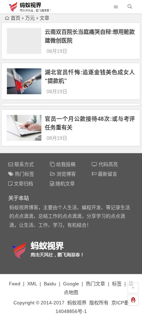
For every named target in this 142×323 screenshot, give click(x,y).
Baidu (50, 283)
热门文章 (95, 283)
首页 (15, 18)
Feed (14, 283)
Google (71, 283)
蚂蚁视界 (77, 302)
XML (32, 283)
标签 (117, 283)
